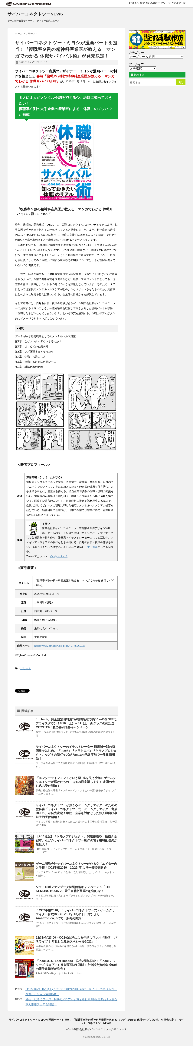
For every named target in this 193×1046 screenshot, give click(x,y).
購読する (138, 74)
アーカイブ (136, 64)
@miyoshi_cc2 (58, 556)
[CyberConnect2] (28, 3)
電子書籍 (92, 546)
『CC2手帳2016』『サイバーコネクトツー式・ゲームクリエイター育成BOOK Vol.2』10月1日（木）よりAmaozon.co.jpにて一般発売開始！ (75, 914)
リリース (25, 668)
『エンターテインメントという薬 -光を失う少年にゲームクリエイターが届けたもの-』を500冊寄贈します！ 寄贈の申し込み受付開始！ (76, 781)
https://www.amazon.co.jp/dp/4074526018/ (59, 645)
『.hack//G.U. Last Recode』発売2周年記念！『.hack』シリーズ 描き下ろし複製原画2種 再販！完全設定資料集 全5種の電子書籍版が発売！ (76, 964)
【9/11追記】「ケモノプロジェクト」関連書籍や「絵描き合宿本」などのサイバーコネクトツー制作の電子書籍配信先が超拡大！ (76, 840)
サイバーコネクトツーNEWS (35, 14)
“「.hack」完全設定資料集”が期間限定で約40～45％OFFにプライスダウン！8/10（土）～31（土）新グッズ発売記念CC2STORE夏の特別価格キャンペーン (76, 723)
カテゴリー (136, 52)
